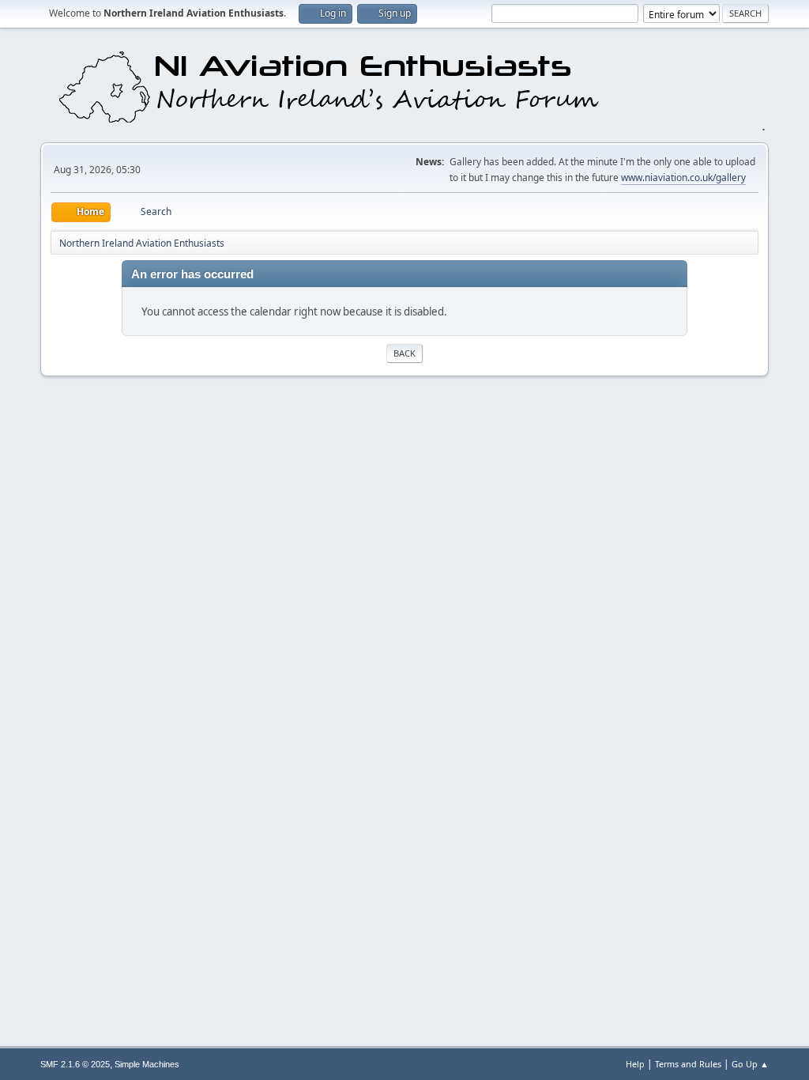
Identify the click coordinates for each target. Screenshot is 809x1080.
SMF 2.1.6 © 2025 (75, 1064)
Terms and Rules (688, 1064)
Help (635, 1064)
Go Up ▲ (750, 1064)
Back (404, 353)
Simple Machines (147, 1064)
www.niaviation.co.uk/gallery (683, 177)
